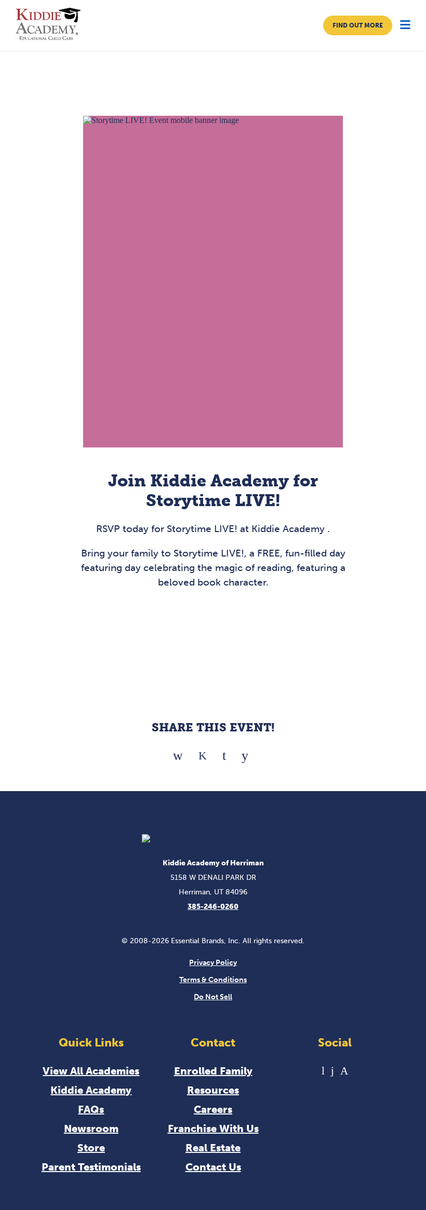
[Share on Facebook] (178, 752)
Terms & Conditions (213, 979)
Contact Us (213, 1167)
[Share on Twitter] (202, 752)
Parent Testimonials (91, 1167)
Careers (213, 1109)
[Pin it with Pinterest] (224, 752)
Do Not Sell (213, 997)
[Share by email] (245, 752)
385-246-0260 (213, 906)
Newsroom (91, 1128)
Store (91, 1147)
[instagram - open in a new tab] (344, 1070)
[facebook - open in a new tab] (332, 1070)
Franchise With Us (213, 1128)
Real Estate (213, 1147)
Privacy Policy (213, 962)
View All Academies (91, 1071)
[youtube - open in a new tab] (323, 1070)
